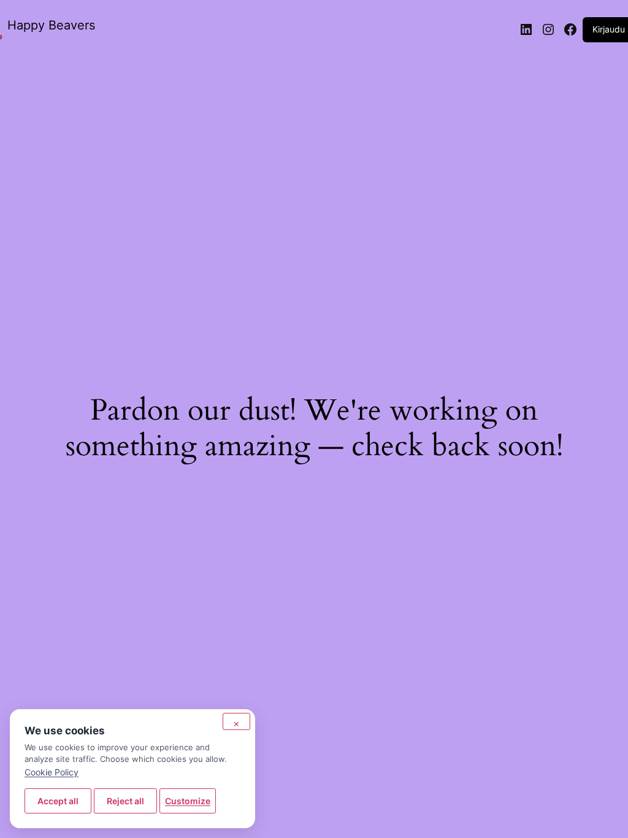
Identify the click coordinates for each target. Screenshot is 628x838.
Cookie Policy (51, 772)
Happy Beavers (51, 25)
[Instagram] (548, 29)
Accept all (57, 801)
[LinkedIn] (526, 29)
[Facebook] (570, 29)
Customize (187, 801)
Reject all (125, 801)
